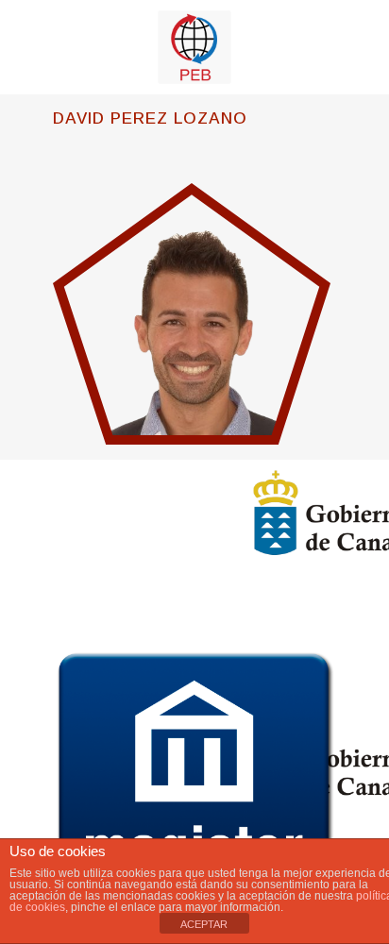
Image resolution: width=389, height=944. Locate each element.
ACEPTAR (204, 924)
